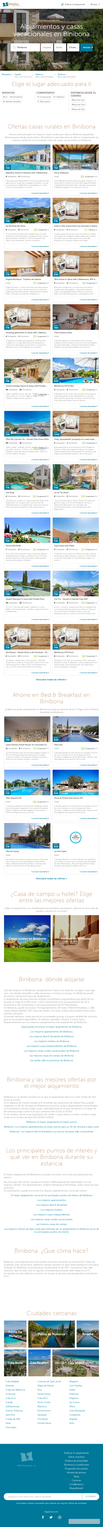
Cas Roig (10, 492)
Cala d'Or (42, 1398)
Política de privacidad (76, 1460)
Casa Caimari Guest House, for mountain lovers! (28, 744)
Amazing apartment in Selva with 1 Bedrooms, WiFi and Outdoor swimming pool (44, 332)
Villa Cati (58, 744)
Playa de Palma (45, 1385)
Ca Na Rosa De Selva (15, 226)
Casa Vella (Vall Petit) (64, 545)
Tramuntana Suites (63, 332)
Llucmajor (11, 1427)
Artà (71, 1423)
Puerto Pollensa (14, 1410)
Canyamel (74, 1414)
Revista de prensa (76, 1472)
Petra (72, 1406)
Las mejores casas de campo (51, 1224)
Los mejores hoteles (51, 1209)
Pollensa (74, 1393)
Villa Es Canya (12, 851)
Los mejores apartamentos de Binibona (51, 1031)
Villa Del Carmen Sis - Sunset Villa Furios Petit (27, 439)
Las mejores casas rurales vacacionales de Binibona (51, 1050)
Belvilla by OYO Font (64, 652)
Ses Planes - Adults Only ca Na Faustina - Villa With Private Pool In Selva (40, 652)
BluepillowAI (76, 1488)
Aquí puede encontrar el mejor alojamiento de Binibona (51, 1026)
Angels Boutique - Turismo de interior (23, 279)
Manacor (42, 1406)
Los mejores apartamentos (51, 1200)
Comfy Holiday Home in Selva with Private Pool (28, 386)
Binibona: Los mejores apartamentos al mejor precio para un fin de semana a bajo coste (51, 1126)
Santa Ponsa (43, 1393)
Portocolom (43, 1410)
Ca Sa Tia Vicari (61, 492)
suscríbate (90, 1496)
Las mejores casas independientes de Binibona (51, 1046)
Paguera (73, 1398)
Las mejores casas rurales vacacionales (51, 1219)
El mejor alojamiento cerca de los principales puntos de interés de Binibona (51, 1195)
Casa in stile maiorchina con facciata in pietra (75, 226)
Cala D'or (11, 1398)
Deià (8, 1423)
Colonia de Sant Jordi (49, 1381)
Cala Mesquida (77, 1410)
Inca (39, 1389)
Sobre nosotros (76, 1456)
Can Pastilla (75, 1385)
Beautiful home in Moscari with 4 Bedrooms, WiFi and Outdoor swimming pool (43, 173)
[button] (43, 1517)
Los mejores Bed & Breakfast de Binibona (51, 1036)
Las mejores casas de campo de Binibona (51, 1055)
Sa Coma (74, 1402)
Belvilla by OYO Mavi (64, 386)
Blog (76, 1476)
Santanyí (41, 1414)
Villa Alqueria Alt (13, 798)
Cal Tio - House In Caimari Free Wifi (71, 599)
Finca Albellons (61, 173)
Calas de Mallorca (15, 1389)
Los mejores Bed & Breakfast (51, 1204)
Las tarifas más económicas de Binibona (51, 1060)
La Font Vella (60, 851)
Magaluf (73, 1381)
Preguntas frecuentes (76, 1468)
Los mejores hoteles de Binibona (51, 1041)
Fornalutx (42, 1418)
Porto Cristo (43, 1402)
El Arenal (10, 1393)
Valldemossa (12, 1406)
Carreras (76, 1480)
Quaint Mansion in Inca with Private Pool (25, 599)
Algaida (73, 1418)
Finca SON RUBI (13, 545)
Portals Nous (44, 1423)
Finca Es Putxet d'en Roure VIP (68, 798)
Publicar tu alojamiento (76, 1452)
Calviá (9, 1402)
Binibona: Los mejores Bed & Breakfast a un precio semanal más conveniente (51, 1131)
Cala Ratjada (12, 1381)
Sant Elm (10, 1414)
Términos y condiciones (76, 1464)
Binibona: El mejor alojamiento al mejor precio (51, 1121)
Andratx (10, 1385)
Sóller (72, 1389)
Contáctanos (76, 1484)
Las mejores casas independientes (51, 1214)
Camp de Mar (13, 1418)
